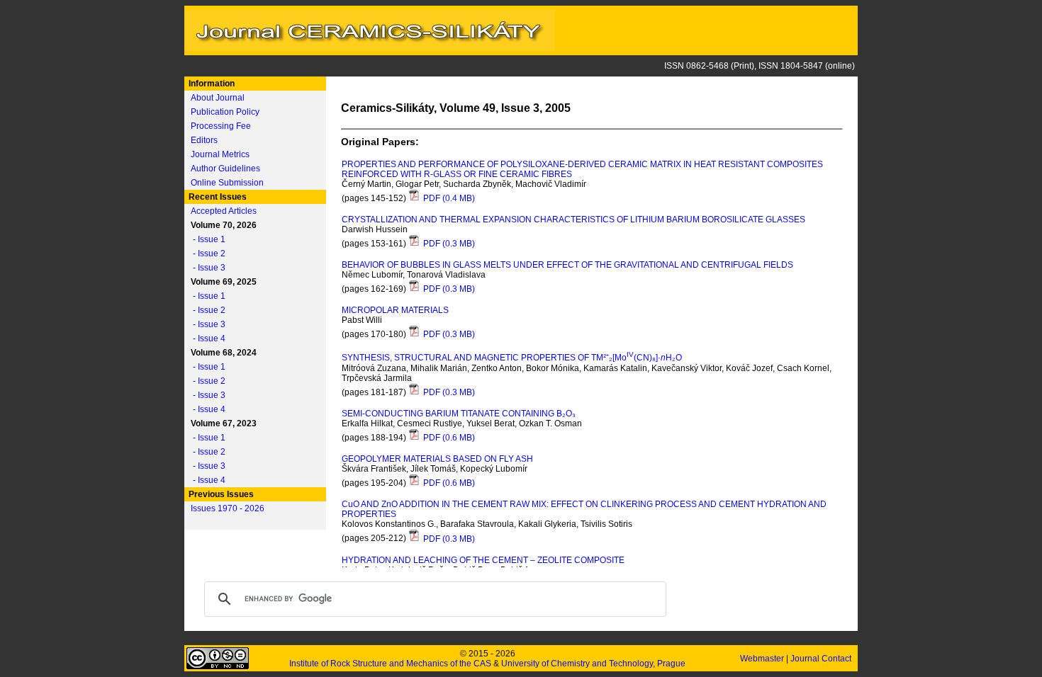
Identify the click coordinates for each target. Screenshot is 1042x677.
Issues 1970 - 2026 (227, 508)
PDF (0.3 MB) (448, 244)
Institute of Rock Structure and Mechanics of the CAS (390, 664)
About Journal (218, 98)
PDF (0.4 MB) (448, 198)
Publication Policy (225, 112)
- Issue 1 (205, 239)
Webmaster (763, 659)
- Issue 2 (205, 253)
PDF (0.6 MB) (448, 438)
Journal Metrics (220, 154)
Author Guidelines (225, 168)
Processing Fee (221, 126)
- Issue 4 (205, 338)
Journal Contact (821, 659)
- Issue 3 (205, 268)
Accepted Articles (224, 211)
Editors (204, 140)
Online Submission (227, 183)
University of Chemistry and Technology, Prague (593, 664)
